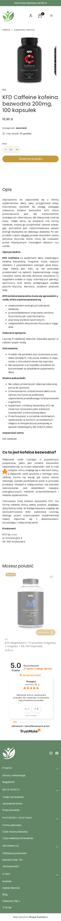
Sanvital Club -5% (12, 860)
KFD (4, 89)
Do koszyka (43, 632)
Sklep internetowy (29, 917)
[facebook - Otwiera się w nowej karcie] (57, 753)
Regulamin (8, 782)
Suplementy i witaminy (24, 30)
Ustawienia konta (12, 803)
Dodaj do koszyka (30, 159)
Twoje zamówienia (13, 797)
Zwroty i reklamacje (13, 775)
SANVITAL (6, 30)
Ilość (4, 143)
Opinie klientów (11, 888)
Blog (4, 894)
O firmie (7, 907)
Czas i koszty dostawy (15, 831)
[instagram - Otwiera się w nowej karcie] (51, 753)
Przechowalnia (10, 810)
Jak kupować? (10, 866)
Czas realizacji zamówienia (17, 838)
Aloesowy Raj (10, 901)
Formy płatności (11, 825)
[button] (21, 675)
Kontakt (7, 881)
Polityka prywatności (14, 853)
